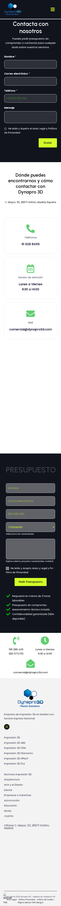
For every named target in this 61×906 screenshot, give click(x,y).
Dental (8, 790)
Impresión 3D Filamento (18, 753)
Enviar (48, 143)
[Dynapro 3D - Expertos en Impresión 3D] (12, 9)
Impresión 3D (12, 737)
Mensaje (9, 107)
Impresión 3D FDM (15, 748)
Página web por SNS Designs (30, 902)
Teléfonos (30, 237)
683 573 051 (16, 653)
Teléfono (10, 90)
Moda (7, 811)
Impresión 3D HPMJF (16, 758)
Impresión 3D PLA (14, 763)
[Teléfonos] (30, 228)
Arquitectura (11, 779)
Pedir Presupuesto (31, 582)
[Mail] (30, 313)
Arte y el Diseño (13, 784)
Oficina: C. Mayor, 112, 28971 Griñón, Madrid (26, 826)
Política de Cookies (45, 899)
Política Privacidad (26, 899)
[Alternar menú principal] (52, 9)
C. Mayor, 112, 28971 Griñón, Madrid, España (30, 202)
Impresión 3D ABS (14, 743)
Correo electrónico (17, 73)
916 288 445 (16, 649)
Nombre (10, 56)
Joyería (8, 816)
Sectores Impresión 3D (18, 774)
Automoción (11, 800)
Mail (30, 322)
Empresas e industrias (17, 795)
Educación (10, 805)
